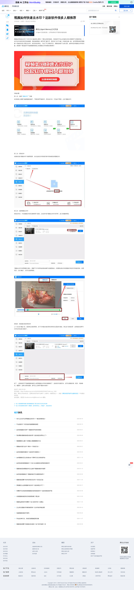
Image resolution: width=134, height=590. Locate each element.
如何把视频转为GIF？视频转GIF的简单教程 (28, 430)
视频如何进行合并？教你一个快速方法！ (27, 446)
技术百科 (5, 558)
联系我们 (93, 551)
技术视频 (5, 553)
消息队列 (59, 568)
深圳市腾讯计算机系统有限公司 (49, 585)
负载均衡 (33, 576)
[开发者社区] (15, 6)
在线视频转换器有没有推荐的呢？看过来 (27, 496)
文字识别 (59, 576)
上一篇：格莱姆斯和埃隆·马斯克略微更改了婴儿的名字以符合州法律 (30, 403)
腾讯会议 (33, 572)
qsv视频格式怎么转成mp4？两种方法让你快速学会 (30, 457)
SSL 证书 (110, 572)
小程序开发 (98, 576)
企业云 (45, 572)
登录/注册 (126, 6)
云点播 (71, 576)
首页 (3, 10)
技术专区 (5, 560)
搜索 (115, 10)
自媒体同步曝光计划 (37, 546)
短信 (45, 576)
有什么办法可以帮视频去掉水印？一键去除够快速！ (31, 419)
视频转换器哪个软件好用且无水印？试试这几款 (29, 480)
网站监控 (110, 576)
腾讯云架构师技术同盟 (67, 549)
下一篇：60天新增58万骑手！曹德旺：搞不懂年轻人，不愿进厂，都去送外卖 (33, 405)
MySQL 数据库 (98, 572)
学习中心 (5, 556)
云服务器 (33, 568)
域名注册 (21, 568)
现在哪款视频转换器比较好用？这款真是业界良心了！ (31, 435)
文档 (103, 6)
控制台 (116, 6)
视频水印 (25, 96)
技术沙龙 (5, 551)
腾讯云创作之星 (65, 551)
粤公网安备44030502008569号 (84, 585)
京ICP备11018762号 (80, 587)
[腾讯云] (5, 6)
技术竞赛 (34, 553)
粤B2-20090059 (71, 585)
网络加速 (72, 568)
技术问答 (5, 549)
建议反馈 (109, 6)
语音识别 (123, 572)
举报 (83, 21)
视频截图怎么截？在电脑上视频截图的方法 (28, 441)
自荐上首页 (35, 551)
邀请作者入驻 (35, 549)
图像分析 (84, 572)
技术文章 (5, 546)
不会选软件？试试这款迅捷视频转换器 (27, 424)
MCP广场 (41, 10)
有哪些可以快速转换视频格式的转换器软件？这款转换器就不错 (34, 491)
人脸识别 (21, 572)
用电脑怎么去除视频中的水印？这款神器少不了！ (30, 485)
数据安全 (21, 576)
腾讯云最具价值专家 (66, 546)
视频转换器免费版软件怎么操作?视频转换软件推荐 (30, 468)
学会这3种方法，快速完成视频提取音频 (27, 518)
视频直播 (123, 568)
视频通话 (72, 572)
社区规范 (93, 546)
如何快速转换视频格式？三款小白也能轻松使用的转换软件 (33, 463)
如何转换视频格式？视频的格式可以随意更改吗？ (30, 474)
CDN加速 (59, 572)
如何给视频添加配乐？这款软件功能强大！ (28, 452)
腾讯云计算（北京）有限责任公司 (57, 587)
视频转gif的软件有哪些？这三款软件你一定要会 (29, 502)
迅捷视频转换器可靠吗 (22, 513)
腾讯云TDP (64, 553)
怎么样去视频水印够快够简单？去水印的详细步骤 (30, 507)
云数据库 (84, 568)
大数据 (84, 576)
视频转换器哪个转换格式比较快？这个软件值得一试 (31, 524)
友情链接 (93, 553)
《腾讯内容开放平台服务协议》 (70, 393)
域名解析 (97, 568)
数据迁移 (123, 576)
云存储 (109, 568)
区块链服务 (46, 568)
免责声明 (93, 549)
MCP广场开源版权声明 (96, 556)
